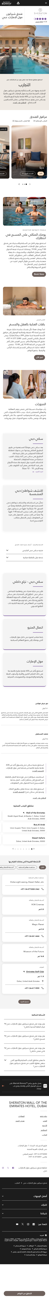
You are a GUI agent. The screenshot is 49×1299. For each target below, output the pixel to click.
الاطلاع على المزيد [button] (19, 102)
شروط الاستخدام (20, 1246)
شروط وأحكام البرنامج (40, 1249)
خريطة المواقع (42, 1255)
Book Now (39, 274)
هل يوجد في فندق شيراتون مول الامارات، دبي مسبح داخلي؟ (26, 1037)
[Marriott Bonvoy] (8, 3)
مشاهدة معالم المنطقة (27, 867)
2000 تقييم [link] (39, 22)
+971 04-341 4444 (32, 936)
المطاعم (44, 1130)
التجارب (44, 1135)
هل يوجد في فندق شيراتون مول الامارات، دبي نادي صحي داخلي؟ (26, 1049)
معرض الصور (19, 1121)
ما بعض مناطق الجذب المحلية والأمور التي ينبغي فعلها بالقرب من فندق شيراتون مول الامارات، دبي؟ (27, 1063)
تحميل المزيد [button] (24, 1001)
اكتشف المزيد (28, 173)
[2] (22, 184)
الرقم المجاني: (35, 1154)
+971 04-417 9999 (32, 988)
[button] (18, 3)
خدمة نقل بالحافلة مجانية (33, 557)
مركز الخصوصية (26, 1249)
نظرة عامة (43, 1116)
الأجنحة (44, 1125)
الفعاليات (21, 1116)
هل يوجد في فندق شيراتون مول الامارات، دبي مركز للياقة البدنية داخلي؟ (26, 1025)
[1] (24, 184)
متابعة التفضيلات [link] (41, 1246)
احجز (40, 173)
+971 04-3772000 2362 (30, 889)
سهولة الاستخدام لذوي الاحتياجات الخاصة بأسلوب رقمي (30, 1252)
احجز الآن (39, 357)
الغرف (45, 1121)
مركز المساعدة (30, 1255)
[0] (26, 184)
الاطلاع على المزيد (39, 798)
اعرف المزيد (39, 472)
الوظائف (31, 1246)
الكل (42, 867)
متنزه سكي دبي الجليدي (32, 550)
